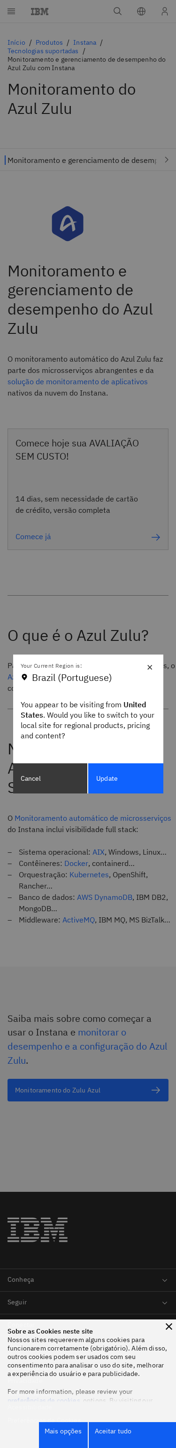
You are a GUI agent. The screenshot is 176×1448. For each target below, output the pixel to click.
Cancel (31, 778)
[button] (169, 1326)
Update (107, 778)
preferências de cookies (44, 1400)
